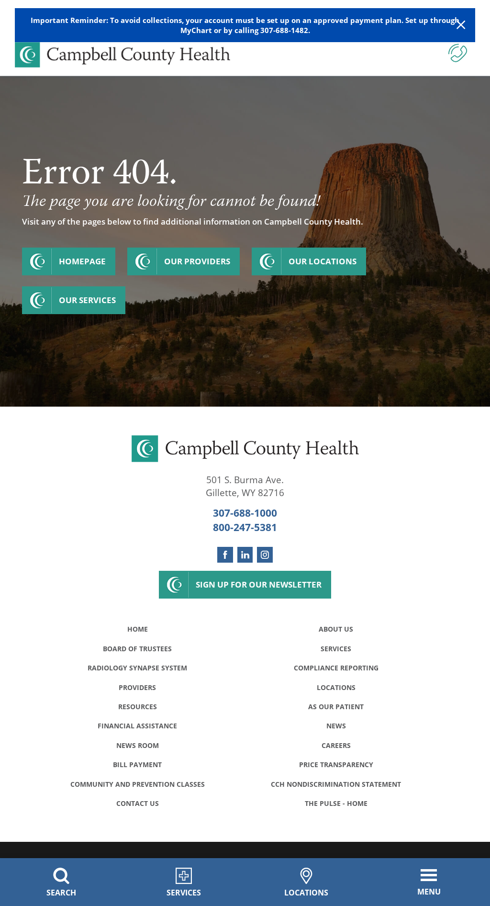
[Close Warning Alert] (461, 25)
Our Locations (322, 261)
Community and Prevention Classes (137, 784)
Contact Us (137, 803)
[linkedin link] (245, 555)
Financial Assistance (137, 725)
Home (137, 629)
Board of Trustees (137, 648)
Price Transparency (336, 764)
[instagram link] (265, 555)
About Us (336, 629)
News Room (137, 745)
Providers (137, 687)
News (336, 725)
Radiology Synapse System (137, 667)
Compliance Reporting (336, 667)
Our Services (87, 300)
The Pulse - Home (336, 803)
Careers (336, 745)
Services (336, 648)
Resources (137, 706)
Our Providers (197, 261)
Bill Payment (137, 764)
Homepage (82, 261)
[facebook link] (225, 555)
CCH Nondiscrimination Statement (336, 784)
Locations (336, 687)
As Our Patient (336, 706)
